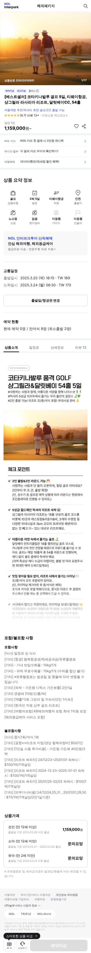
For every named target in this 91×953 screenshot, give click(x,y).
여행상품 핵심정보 (54, 115)
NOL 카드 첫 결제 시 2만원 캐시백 (42, 140)
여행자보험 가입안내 (16, 899)
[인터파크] (9, 6)
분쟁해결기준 (58, 899)
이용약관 (9, 894)
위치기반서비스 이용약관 (35, 894)
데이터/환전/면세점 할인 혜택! (39, 161)
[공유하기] (84, 126)
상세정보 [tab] (57, 347)
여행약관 (39, 899)
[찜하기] (76, 126)
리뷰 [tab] (80, 347)
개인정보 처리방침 (67, 894)
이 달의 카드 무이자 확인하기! (39, 151)
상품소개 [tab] (11, 347)
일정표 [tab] (34, 347)
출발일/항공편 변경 (45, 300)
